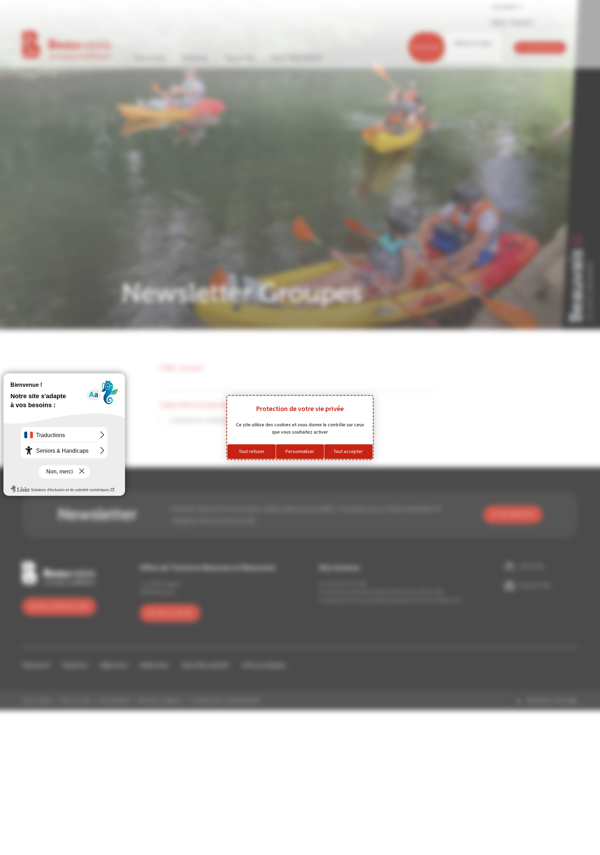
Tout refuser (252, 451)
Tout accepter (348, 451)
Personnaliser (299, 451)
